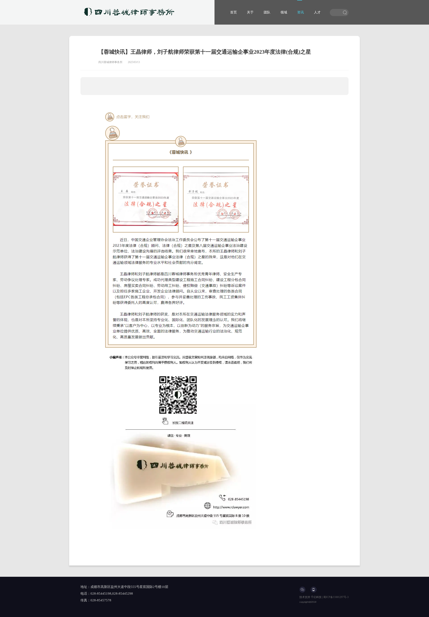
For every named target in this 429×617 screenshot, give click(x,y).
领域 (283, 12)
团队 (267, 12)
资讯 (300, 12)
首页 (233, 12)
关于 (250, 12)
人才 (317, 12)
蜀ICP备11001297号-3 (336, 597)
